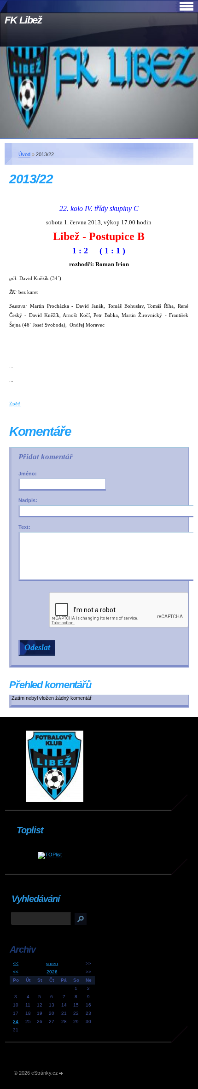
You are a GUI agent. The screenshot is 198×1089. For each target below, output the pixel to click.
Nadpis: (27, 500)
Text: (24, 527)
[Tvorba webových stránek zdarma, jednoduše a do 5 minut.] (61, 1073)
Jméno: (27, 473)
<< (15, 963)
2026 (52, 971)
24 (15, 1021)
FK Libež (23, 20)
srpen (52, 963)
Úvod (24, 154)
